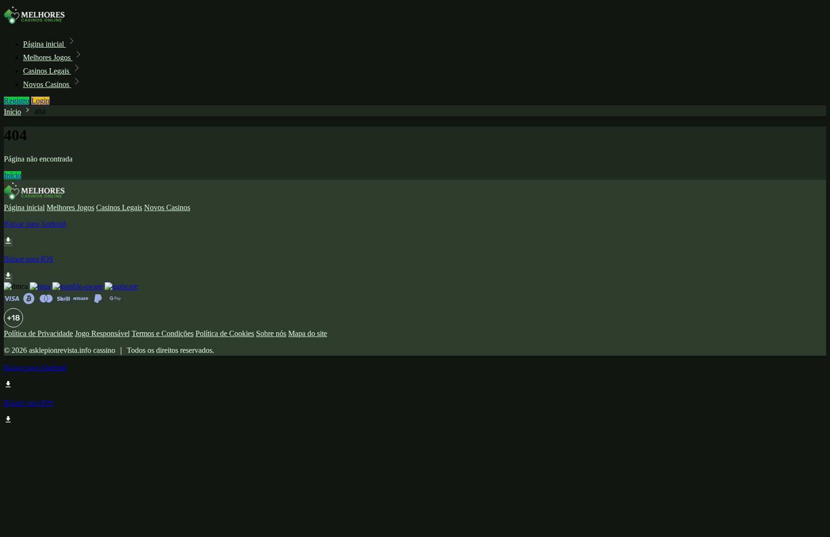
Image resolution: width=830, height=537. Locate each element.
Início (12, 112)
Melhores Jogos (48, 57)
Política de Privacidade (38, 333)
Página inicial (44, 44)
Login (40, 101)
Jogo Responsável (102, 333)
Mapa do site (307, 333)
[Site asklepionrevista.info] (36, 23)
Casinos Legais (47, 71)
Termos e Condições (163, 333)
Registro (16, 101)
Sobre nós (271, 333)
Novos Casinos (47, 84)
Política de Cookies (224, 333)
